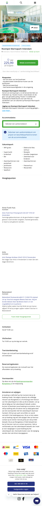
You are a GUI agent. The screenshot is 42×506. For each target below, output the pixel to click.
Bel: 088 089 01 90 (21, 484)
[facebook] (23, 498)
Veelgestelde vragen (21, 489)
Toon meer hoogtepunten (21, 317)
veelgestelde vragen (21, 475)
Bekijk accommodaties (28, 63)
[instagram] (19, 498)
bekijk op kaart (34, 52)
